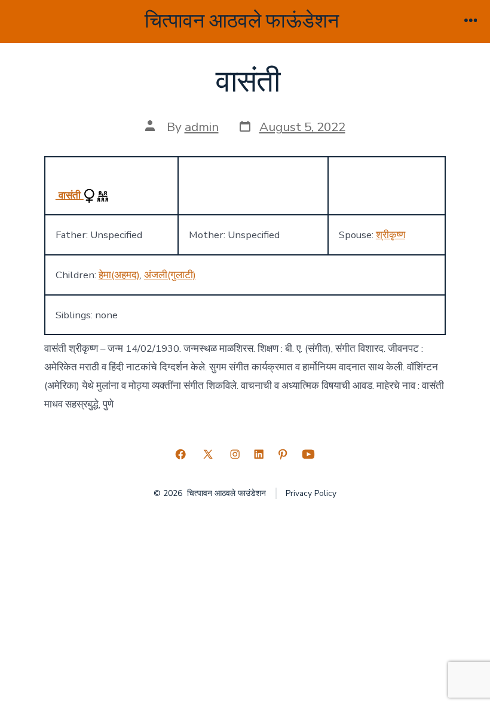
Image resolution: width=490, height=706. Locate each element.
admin (202, 126)
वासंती (70, 195)
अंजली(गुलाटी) (170, 275)
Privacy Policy (311, 493)
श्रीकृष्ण (390, 235)
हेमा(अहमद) (119, 275)
